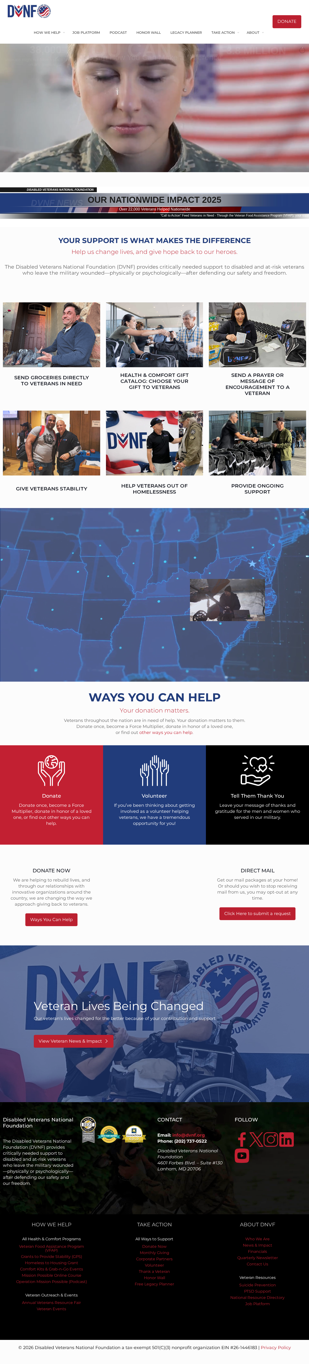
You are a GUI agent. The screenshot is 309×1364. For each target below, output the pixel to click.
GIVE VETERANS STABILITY (51, 489)
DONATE (286, 21)
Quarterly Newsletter (257, 1257)
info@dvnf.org (188, 1135)
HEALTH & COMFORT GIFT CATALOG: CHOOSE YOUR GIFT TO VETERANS (154, 381)
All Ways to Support (154, 1239)
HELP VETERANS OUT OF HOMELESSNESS (154, 489)
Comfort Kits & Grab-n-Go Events (51, 1269)
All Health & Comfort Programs (51, 1239)
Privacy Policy (276, 1347)
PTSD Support (257, 1291)
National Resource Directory (257, 1297)
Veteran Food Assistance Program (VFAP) (51, 1248)
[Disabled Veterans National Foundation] (31, 11)
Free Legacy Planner (154, 1284)
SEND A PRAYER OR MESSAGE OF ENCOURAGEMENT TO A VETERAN (257, 384)
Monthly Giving (154, 1252)
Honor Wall (154, 1278)
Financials (257, 1251)
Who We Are (257, 1239)
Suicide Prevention (257, 1285)
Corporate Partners (154, 1259)
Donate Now (154, 1246)
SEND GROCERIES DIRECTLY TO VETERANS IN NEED (51, 380)
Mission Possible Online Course (51, 1275)
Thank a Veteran (154, 1271)
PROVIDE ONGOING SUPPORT (257, 489)
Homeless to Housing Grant (51, 1263)
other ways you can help (165, 732)
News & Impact (257, 1245)
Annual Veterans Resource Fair (51, 1302)
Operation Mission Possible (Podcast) (51, 1281)
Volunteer (154, 1265)
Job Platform (257, 1304)
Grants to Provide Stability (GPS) (51, 1256)
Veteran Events (51, 1309)
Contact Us (257, 1264)
